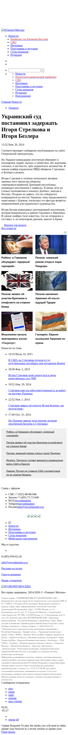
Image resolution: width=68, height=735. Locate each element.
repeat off (13, 719)
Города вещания (11, 574)
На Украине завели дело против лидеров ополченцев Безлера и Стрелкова (32, 422)
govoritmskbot (23, 500)
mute (11, 695)
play (10, 688)
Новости (13, 35)
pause (11, 691)
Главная (6, 101)
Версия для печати (15, 225)
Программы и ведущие (24, 48)
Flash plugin (8, 731)
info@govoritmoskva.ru (31, 506)
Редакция (16, 54)
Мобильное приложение (22, 538)
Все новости (8, 228)
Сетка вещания (19, 51)
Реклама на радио (11, 568)
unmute (12, 698)
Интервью (16, 45)
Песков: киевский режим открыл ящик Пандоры (33, 453)
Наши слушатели (11, 580)
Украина (13, 107)
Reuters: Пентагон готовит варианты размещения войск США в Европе (34, 462)
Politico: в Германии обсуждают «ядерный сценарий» (30, 433)
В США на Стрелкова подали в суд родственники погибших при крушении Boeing (36, 362)
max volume (15, 701)
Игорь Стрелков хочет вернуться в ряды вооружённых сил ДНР (32, 377)
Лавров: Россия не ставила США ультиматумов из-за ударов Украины (33, 473)
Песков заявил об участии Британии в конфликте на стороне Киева (34, 444)
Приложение (23, 95)
